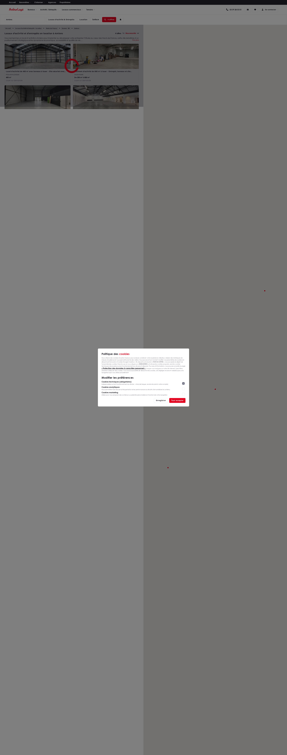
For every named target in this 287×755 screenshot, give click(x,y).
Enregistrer (161, 400)
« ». (124, 368)
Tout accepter (177, 400)
